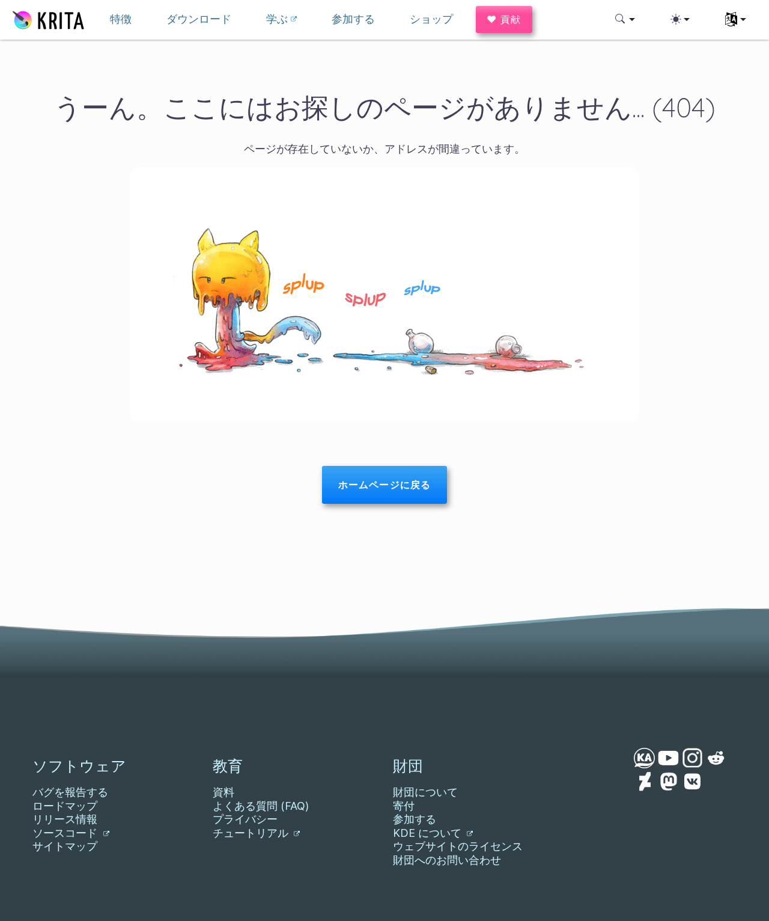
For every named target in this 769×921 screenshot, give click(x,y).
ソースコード (66, 833)
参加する (414, 819)
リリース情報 (64, 819)
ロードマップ (64, 806)
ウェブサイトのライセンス (458, 846)
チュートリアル (252, 833)
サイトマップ (64, 846)
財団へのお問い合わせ (447, 860)
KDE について (428, 833)
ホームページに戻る (384, 485)
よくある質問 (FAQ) (261, 806)
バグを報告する (70, 792)
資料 (223, 792)
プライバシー (245, 819)
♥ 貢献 (504, 19)
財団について (425, 792)
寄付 (404, 806)
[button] (625, 19)
